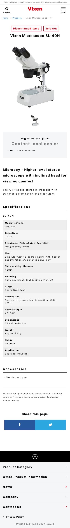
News (7, 487)
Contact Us (12, 507)
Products (17, 18)
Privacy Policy (15, 517)
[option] (35, 77)
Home (5, 18)
